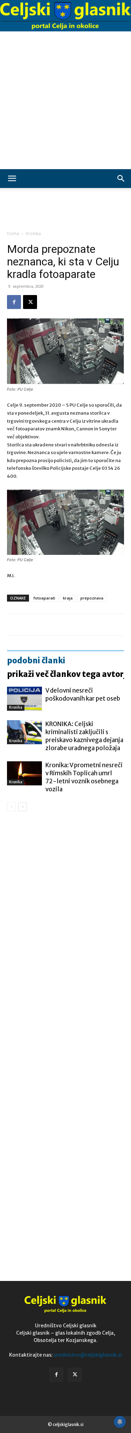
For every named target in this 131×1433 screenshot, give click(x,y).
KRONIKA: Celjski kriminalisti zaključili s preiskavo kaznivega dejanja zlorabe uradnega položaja (84, 736)
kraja (68, 598)
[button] (12, 178)
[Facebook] (14, 302)
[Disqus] (65, 917)
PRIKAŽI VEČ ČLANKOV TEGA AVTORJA (69, 674)
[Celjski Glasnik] (65, 16)
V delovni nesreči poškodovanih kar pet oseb (82, 694)
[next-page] (22, 806)
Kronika (33, 233)
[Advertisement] (65, 100)
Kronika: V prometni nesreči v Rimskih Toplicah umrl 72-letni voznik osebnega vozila (84, 777)
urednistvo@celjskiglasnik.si (88, 1355)
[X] (30, 302)
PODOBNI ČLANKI (36, 660)
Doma (13, 233)
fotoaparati (44, 598)
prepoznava (91, 598)
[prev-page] (11, 806)
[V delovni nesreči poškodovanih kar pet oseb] (24, 699)
